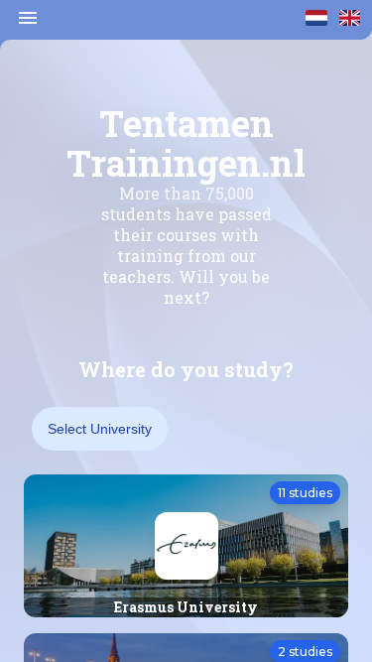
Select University (100, 429)
